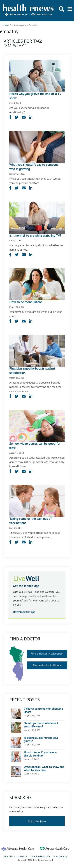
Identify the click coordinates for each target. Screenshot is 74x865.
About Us (8, 856)
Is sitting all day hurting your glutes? (41, 739)
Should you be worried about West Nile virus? (41, 725)
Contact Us (22, 856)
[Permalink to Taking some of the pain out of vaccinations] (37, 500)
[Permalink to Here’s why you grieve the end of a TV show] (37, 75)
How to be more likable (25, 302)
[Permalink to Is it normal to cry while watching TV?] (37, 217)
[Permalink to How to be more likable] (37, 284)
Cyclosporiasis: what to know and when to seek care (44, 768)
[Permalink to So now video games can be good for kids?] (37, 425)
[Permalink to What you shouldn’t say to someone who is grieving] (37, 146)
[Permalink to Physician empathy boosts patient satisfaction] (37, 350)
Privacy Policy (60, 856)
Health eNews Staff (40, 856)
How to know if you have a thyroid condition (40, 754)
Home (6, 25)
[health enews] (28, 10)
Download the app (24, 612)
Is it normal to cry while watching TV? (35, 235)
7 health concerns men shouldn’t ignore (43, 710)
